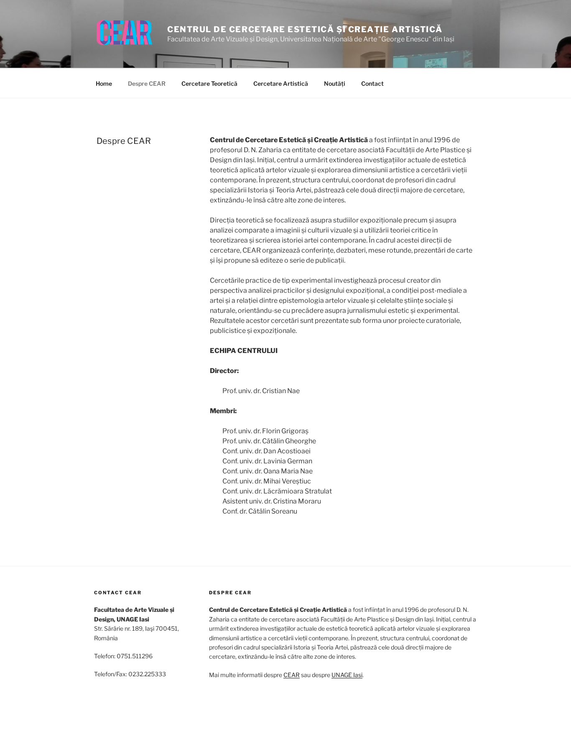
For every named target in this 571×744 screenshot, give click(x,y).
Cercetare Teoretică (209, 83)
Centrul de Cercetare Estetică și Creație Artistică (305, 29)
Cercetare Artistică (280, 83)
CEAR (291, 674)
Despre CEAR (147, 83)
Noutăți (334, 83)
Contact (372, 83)
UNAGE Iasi (346, 674)
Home (104, 83)
